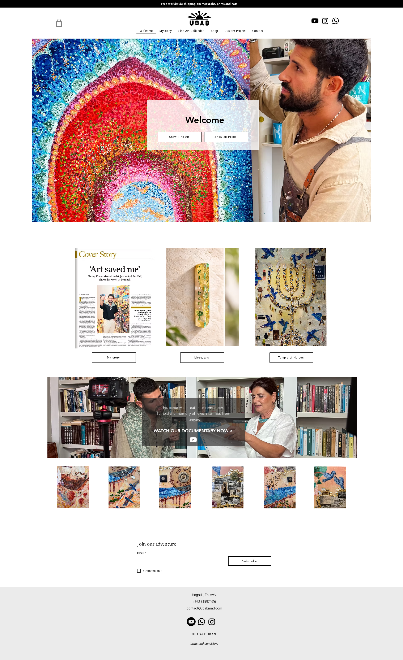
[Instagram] (325, 21)
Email (142, 553)
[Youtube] (315, 21)
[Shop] (59, 23)
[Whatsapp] (335, 21)
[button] (191, 31)
